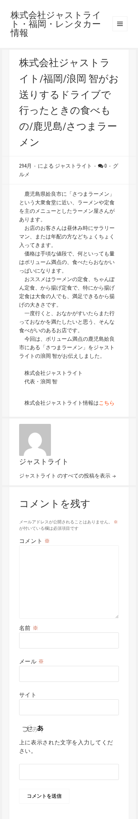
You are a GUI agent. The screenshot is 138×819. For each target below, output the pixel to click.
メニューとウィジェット (120, 23)
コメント (34, 541)
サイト (28, 694)
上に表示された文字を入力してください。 (66, 746)
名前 (29, 628)
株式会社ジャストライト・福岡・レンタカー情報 (56, 24)
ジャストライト (44, 461)
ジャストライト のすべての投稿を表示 (65, 476)
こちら (107, 403)
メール (31, 661)
